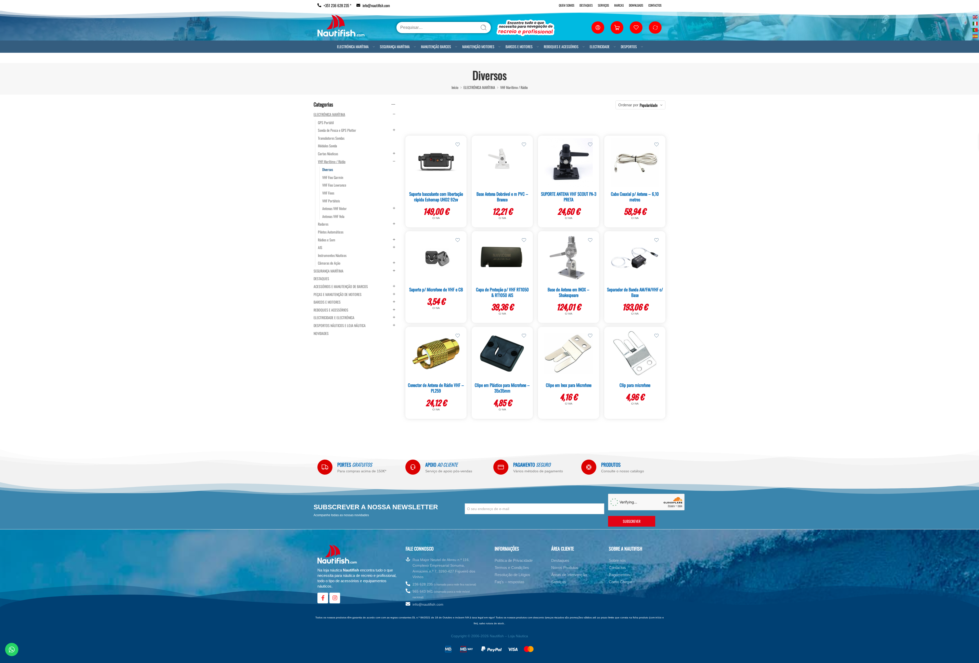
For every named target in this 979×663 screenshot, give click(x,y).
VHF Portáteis (331, 200)
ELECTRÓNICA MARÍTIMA (353, 46)
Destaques (586, 5)
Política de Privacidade (514, 560)
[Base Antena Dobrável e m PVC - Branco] (502, 162)
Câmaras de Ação (329, 263)
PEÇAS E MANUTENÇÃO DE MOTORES (338, 294)
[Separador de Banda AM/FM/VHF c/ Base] (635, 258)
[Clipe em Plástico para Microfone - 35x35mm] (502, 353)
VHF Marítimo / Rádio (514, 87)
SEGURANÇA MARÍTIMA (395, 46)
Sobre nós (617, 560)
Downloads (636, 5)
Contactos (655, 5)
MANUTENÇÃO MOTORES (478, 46)
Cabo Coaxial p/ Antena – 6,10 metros (635, 197)
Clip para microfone (635, 385)
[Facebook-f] (322, 598)
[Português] (975, 29)
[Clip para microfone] (635, 353)
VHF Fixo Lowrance (334, 185)
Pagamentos (619, 575)
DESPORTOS (629, 46)
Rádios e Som (326, 239)
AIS (320, 247)
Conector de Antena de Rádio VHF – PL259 (436, 388)
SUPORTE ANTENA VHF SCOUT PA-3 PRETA (568, 197)
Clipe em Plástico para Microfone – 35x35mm (502, 388)
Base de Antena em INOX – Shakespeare (568, 292)
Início (455, 87)
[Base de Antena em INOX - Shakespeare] (568, 258)
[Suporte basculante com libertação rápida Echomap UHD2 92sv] (436, 162)
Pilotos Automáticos (330, 232)
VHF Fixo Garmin (332, 177)
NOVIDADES (321, 333)
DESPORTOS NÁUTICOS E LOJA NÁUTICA (340, 325)
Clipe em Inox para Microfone (568, 385)
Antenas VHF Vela (333, 216)
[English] (975, 17)
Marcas (619, 5)
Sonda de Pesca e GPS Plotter (337, 130)
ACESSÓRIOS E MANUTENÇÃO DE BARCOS (341, 286)
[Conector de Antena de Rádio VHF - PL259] (436, 353)
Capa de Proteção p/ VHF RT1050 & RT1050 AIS (502, 292)
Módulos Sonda (327, 145)
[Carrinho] (617, 27)
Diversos (327, 169)
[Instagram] (334, 598)
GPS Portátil (326, 122)
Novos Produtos (564, 567)
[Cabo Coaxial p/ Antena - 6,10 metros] (635, 162)
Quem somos (566, 5)
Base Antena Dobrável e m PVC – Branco (502, 197)
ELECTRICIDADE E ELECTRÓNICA (334, 317)
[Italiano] (975, 23)
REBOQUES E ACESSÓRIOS (561, 46)
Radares (323, 224)
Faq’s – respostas (509, 582)
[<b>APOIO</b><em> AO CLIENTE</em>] (412, 467)
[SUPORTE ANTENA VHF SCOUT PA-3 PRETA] (568, 162)
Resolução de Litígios (512, 575)
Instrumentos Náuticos (332, 255)
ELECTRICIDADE (600, 46)
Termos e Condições (512, 567)
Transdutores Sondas (331, 138)
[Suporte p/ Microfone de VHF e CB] (436, 258)
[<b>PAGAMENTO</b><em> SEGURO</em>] (500, 467)
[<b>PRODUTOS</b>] (588, 467)
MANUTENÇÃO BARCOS (436, 46)
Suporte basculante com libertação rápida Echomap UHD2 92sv (436, 197)
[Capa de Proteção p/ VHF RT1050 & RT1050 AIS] (502, 258)
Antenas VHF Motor (334, 208)
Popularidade (649, 105)
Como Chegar (620, 582)
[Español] (975, 36)
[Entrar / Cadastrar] (598, 27)
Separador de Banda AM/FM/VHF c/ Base (635, 292)
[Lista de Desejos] (457, 144)
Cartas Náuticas (328, 153)
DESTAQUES (321, 278)
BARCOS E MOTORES (519, 46)
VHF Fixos (328, 193)
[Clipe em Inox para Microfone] (568, 353)
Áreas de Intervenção (569, 575)
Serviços (603, 5)
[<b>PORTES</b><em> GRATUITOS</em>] (324, 467)
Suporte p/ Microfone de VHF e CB (436, 289)
